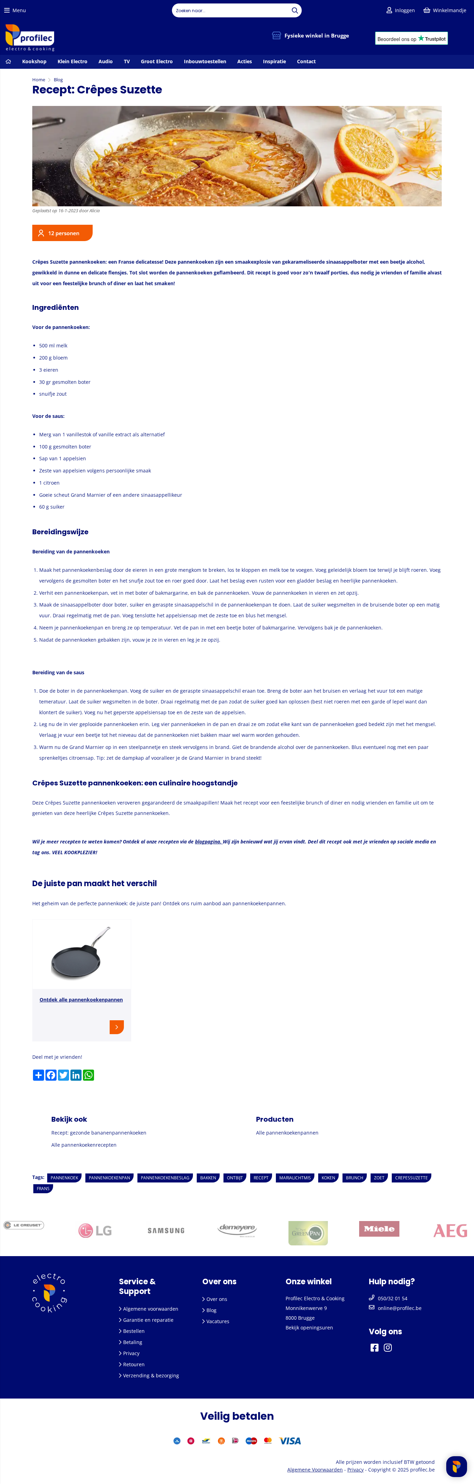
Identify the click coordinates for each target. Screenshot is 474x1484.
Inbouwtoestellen (205, 61)
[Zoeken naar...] (295, 10)
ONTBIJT (235, 1178)
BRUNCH (354, 1178)
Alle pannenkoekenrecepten (84, 1144)
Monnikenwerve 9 (306, 1308)
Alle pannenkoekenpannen (287, 1132)
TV (127, 61)
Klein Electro (72, 61)
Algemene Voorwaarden (315, 1469)
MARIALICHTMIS (295, 1178)
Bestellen (134, 1331)
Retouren (134, 1364)
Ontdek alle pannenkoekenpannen (81, 999)
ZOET (379, 1178)
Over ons (216, 1299)
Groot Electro (157, 61)
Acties (244, 61)
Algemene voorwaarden (150, 1308)
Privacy (131, 1353)
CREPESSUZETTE (411, 1178)
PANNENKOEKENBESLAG (165, 1178)
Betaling (132, 1342)
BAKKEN (208, 1178)
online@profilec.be (400, 1308)
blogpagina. (209, 841)
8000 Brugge (300, 1317)
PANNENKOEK (64, 1178)
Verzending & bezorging (151, 1375)
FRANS (43, 1189)
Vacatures (217, 1321)
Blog (211, 1310)
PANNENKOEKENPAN (109, 1178)
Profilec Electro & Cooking (315, 1298)
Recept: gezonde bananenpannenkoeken (98, 1132)
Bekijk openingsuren (309, 1327)
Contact (306, 61)
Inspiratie (274, 61)
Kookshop (34, 61)
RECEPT (261, 1178)
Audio (106, 61)
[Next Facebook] (396, 1347)
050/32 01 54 (392, 1298)
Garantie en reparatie (148, 1320)
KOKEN (328, 1178)
